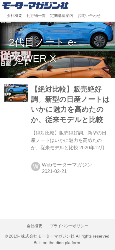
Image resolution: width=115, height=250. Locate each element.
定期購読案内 (61, 16)
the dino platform (64, 243)
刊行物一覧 (36, 16)
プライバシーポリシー (69, 226)
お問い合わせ (89, 16)
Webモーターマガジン (67, 165)
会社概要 (14, 16)
